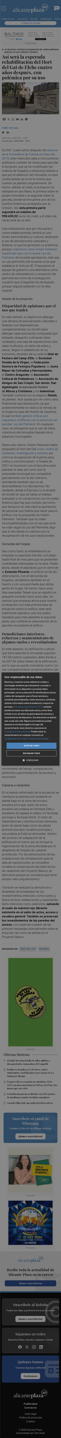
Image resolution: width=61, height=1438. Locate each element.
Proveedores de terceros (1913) (28, 707)
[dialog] (30, 719)
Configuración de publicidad (17, 731)
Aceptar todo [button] (31, 745)
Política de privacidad (38, 739)
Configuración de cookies (16, 739)
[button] (30, 760)
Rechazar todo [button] (31, 753)
